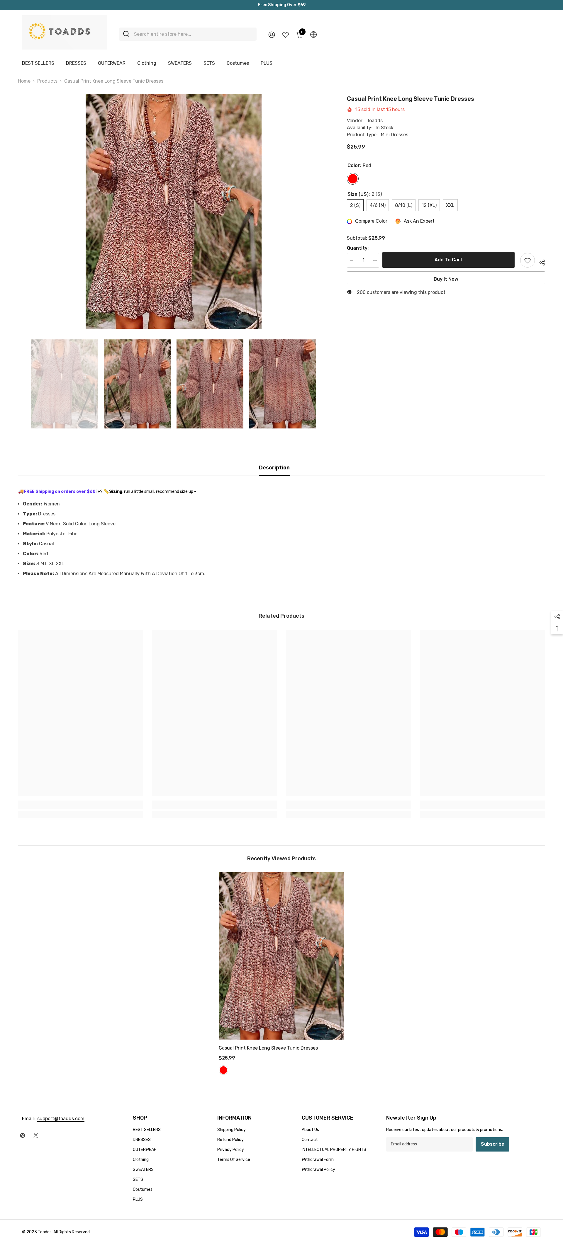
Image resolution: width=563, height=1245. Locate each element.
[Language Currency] (313, 34)
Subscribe (492, 1144)
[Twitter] (35, 1135)
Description (274, 467)
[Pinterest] (22, 1135)
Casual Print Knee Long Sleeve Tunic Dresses (268, 1048)
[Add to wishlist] (527, 260)
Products (47, 81)
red (223, 1070)
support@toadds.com (60, 1118)
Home (24, 81)
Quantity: (358, 248)
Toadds (375, 121)
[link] (80, 805)
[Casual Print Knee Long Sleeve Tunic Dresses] (281, 956)
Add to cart (450, 260)
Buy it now (446, 279)
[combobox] (193, 34)
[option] (173, 211)
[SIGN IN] (271, 34)
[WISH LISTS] (285, 34)
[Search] (188, 34)
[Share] (540, 262)
